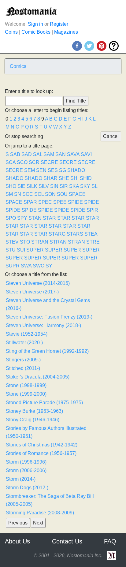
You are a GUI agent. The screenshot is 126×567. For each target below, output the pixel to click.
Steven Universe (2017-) (32, 291)
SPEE (60, 202)
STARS (75, 234)
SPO (11, 218)
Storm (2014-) (20, 479)
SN (17, 194)
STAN (35, 218)
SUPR (13, 265)
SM (9, 194)
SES (53, 170)
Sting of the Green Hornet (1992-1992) (47, 351)
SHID (86, 178)
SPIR (92, 210)
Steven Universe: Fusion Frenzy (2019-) (49, 316)
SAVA (73, 154)
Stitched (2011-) (23, 368)
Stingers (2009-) (23, 359)
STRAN (39, 241)
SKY (85, 186)
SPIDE (75, 202)
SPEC (45, 202)
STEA (90, 234)
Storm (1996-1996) (26, 461)
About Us (17, 541)
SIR (64, 186)
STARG (57, 234)
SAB (15, 154)
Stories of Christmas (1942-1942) (41, 444)
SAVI (86, 154)
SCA (11, 162)
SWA (26, 265)
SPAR (30, 202)
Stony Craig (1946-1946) (32, 419)
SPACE (77, 194)
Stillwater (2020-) (24, 342)
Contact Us (67, 541)
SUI (21, 249)
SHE (64, 178)
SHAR (50, 178)
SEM (29, 170)
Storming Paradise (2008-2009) (40, 512)
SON (50, 194)
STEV (12, 241)
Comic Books (35, 32)
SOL (39, 194)
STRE (93, 241)
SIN (54, 186)
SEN (41, 170)
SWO (38, 265)
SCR (34, 162)
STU (11, 249)
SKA (74, 186)
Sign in (35, 24)
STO (25, 241)
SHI (74, 178)
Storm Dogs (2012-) (27, 487)
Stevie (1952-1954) (26, 334)
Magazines (66, 32)
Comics (18, 66)
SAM (48, 154)
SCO (22, 162)
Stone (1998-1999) (26, 385)
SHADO (76, 170)
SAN (60, 154)
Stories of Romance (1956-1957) (41, 453)
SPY (22, 218)
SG (62, 170)
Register (59, 24)
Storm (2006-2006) (26, 470)
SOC (27, 194)
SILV (44, 186)
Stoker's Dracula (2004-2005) (37, 376)
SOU (62, 194)
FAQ (110, 541)
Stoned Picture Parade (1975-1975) (44, 402)
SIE (21, 186)
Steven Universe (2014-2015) (38, 283)
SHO (11, 186)
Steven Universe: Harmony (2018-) (43, 325)
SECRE (49, 162)
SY (49, 265)
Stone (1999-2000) (26, 394)
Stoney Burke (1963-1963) (34, 411)
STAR (49, 218)
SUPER (35, 249)
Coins (11, 32)
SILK (32, 186)
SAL (37, 154)
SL (94, 186)
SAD (26, 154)
